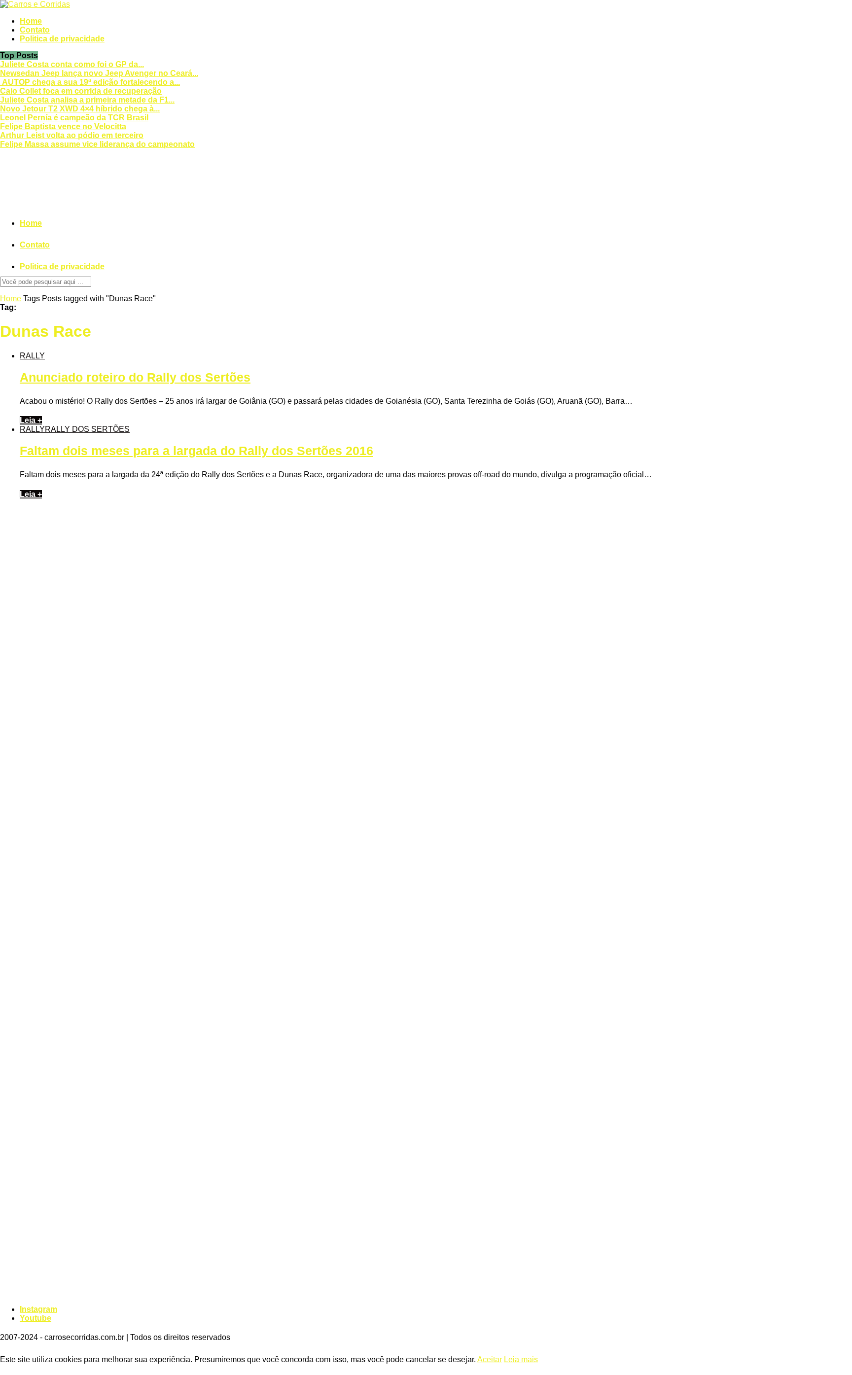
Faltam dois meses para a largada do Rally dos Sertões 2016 (196, 451)
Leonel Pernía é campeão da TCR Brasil (74, 117)
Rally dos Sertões (87, 429)
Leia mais (521, 1359)
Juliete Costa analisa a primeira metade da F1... (87, 100)
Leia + (31, 420)
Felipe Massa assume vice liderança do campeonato (97, 144)
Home (31, 21)
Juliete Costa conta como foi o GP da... (72, 64)
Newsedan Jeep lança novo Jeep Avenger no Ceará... (99, 73)
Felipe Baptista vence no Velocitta (63, 126)
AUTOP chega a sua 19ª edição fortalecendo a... (90, 82)
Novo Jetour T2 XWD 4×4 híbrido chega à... (80, 109)
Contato (35, 30)
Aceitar (489, 1359)
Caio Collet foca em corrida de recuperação (81, 91)
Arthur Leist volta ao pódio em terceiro (71, 135)
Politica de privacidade (62, 39)
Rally (32, 356)
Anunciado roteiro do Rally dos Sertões (135, 377)
